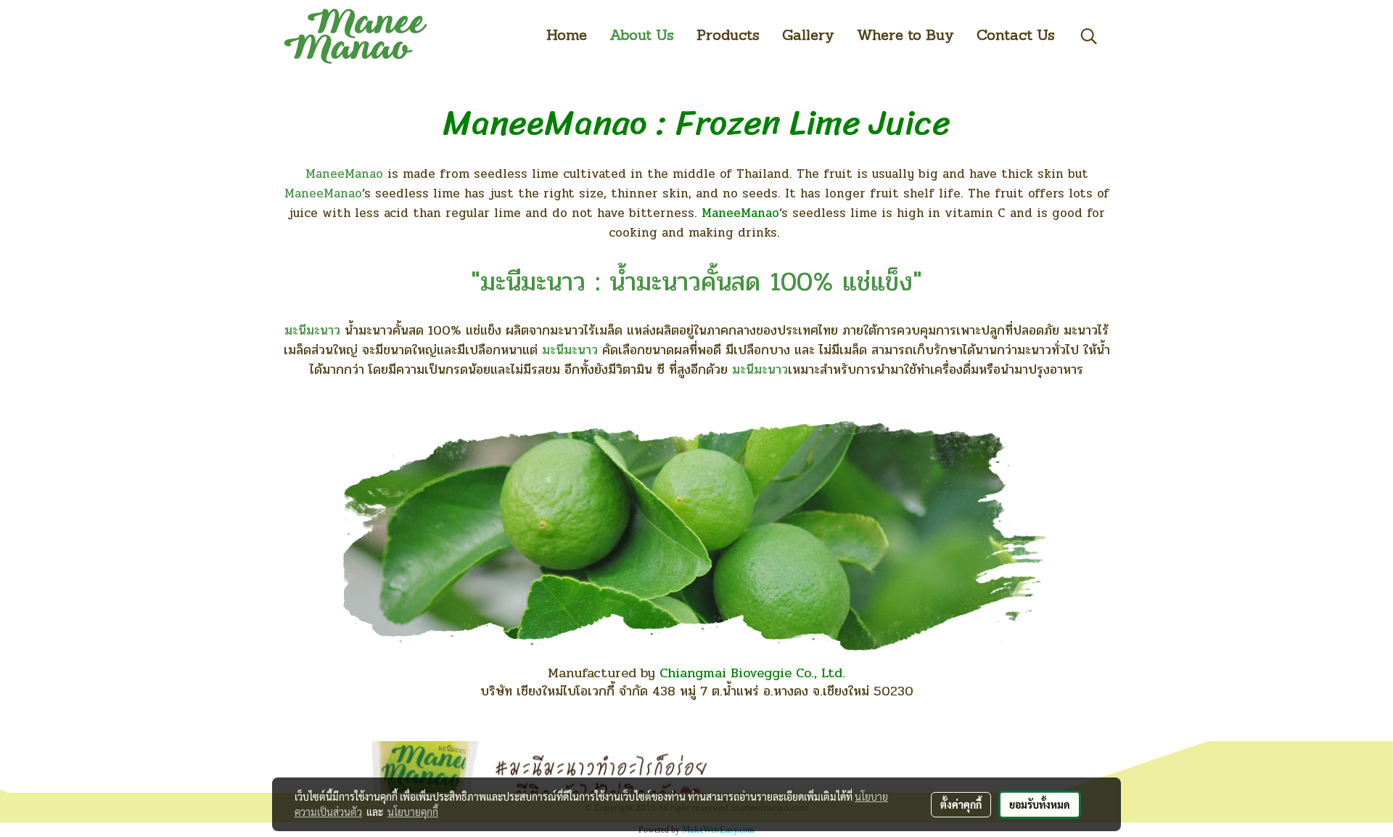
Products (728, 36)
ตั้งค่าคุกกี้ (961, 804)
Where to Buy (905, 36)
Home (566, 36)
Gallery (808, 36)
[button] (1089, 36)
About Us (641, 36)
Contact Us (1016, 36)
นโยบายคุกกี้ (412, 811)
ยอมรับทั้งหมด (1039, 804)
